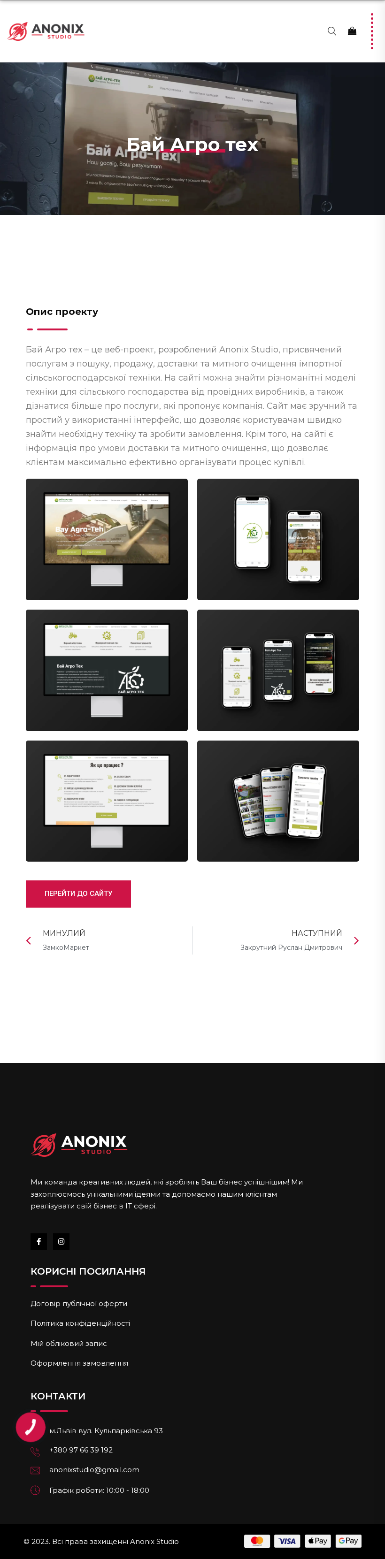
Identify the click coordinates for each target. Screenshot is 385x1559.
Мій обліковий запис (69, 1343)
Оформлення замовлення (79, 1363)
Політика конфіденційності (80, 1323)
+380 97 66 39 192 (81, 1449)
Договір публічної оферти (79, 1303)
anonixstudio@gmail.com (94, 1469)
